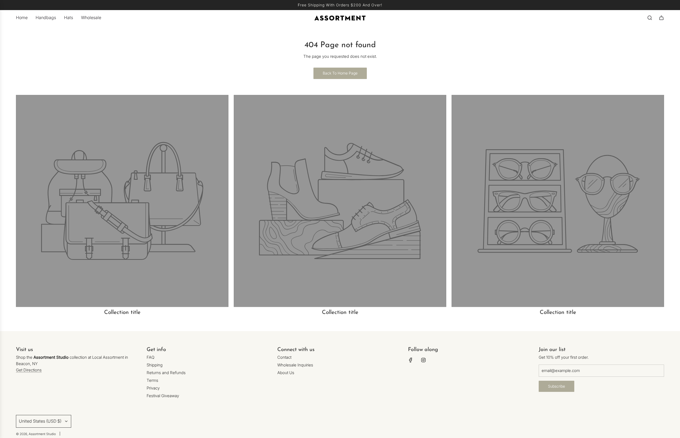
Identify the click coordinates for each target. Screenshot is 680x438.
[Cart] (661, 18)
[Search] (650, 18)
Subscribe (556, 386)
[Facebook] (410, 360)
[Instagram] (423, 360)
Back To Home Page (340, 73)
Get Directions (29, 370)
